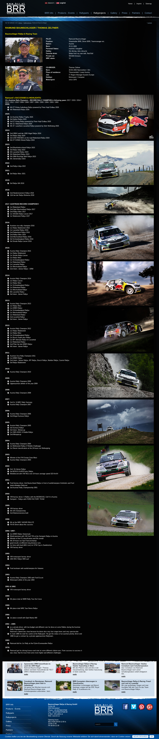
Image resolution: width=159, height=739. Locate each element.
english (63, 3)
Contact (148, 13)
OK (152, 737)
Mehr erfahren (140, 737)
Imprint (139, 4)
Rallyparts (84, 13)
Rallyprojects (100, 13)
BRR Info (49, 13)
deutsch (51, 3)
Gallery (113, 13)
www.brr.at (56, 716)
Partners (136, 13)
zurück (150, 23)
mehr (26, 674)
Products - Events (66, 13)
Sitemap (149, 4)
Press (124, 13)
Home (130, 4)
